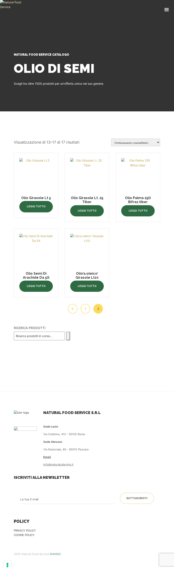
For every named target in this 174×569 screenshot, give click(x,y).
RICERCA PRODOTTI (29, 328)
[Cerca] (68, 336)
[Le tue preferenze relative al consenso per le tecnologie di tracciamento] (7, 565)
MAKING (55, 554)
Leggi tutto (36, 206)
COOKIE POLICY (24, 535)
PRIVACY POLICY (25, 530)
